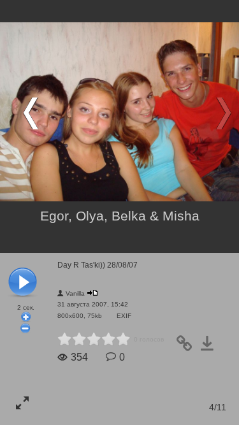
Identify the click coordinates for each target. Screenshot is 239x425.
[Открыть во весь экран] (22, 402)
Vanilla (75, 293)
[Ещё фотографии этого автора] (92, 293)
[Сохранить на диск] (210, 347)
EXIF (124, 315)
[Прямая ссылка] (188, 347)
